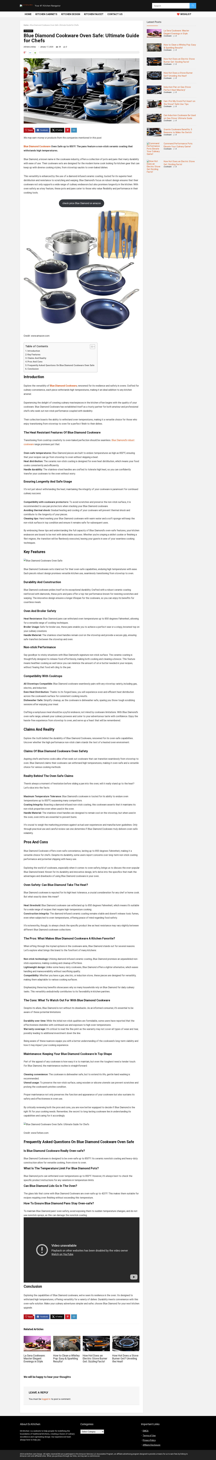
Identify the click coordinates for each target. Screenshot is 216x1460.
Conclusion (33, 369)
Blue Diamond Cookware (37, 146)
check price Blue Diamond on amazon (81, 203)
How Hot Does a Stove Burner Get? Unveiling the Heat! (125, 1358)
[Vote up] (35, 53)
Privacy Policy (149, 1440)
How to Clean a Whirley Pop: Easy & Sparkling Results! (66, 1358)
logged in (46, 1399)
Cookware (28, 31)
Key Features (33, 354)
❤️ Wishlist (184, 14)
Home (28, 14)
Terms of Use (149, 1435)
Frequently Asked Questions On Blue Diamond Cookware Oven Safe (60, 365)
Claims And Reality (36, 358)
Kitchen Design (70, 14)
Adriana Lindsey (30, 47)
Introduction (33, 351)
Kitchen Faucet (93, 14)
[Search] (193, 6)
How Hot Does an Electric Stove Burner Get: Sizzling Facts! (95, 1358)
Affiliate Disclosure (151, 1445)
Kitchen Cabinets (46, 14)
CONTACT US (115, 14)
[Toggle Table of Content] (91, 346)
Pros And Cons (34, 361)
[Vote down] (30, 53)
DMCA (145, 1431)
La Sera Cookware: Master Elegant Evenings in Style (34, 1358)
